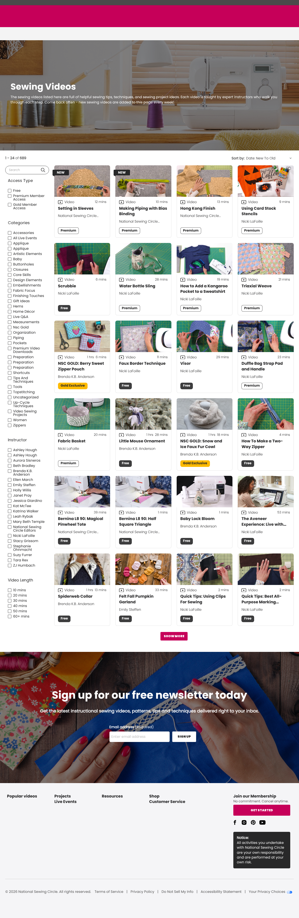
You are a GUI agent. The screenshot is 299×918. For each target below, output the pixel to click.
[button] (43, 170)
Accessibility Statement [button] (221, 891)
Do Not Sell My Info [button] (177, 891)
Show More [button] (174, 636)
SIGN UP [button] (184, 736)
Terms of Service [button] (109, 891)
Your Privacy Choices (267, 891)
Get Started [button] (262, 810)
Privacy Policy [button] (142, 891)
